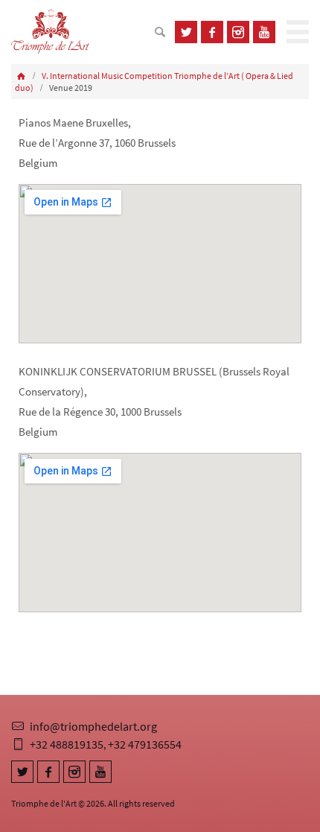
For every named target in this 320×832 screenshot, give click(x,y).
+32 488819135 (66, 744)
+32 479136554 (145, 744)
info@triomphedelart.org (93, 726)
